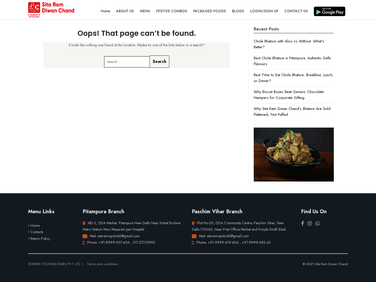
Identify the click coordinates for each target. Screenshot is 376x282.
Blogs (238, 11)
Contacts (36, 231)
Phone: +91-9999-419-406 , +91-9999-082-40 (233, 242)
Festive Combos (171, 11)
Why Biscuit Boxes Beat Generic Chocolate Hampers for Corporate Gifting (289, 94)
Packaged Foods (209, 11)
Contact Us (296, 11)
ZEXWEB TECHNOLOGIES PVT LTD (54, 264)
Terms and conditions (102, 264)
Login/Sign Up (264, 11)
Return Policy (40, 238)
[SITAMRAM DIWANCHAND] (51, 9)
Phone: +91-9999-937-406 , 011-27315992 (121, 242)
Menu (145, 11)
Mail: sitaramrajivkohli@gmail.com (115, 236)
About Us (125, 11)
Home (105, 11)
